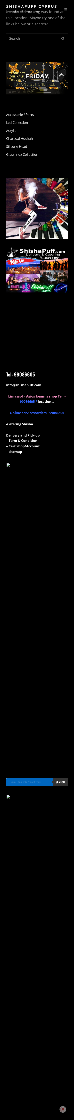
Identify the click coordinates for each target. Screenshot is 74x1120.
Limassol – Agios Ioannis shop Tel (35, 396)
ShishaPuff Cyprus (31, 7)
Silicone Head (16, 146)
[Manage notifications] (63, 1109)
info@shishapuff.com (23, 385)
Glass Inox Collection (22, 154)
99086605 (24, 374)
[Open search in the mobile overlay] (37, 782)
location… (46, 401)
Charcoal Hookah (19, 138)
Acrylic (11, 130)
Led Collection (17, 122)
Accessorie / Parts (20, 114)
